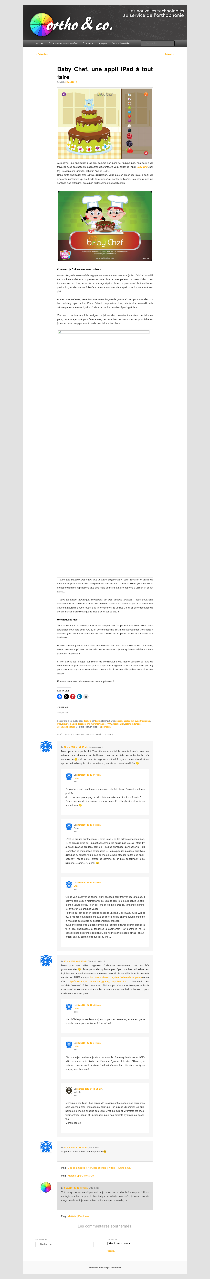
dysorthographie (142, 720)
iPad (59, 723)
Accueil (39, 43)
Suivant (170, 53)
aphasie (119, 720)
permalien (106, 726)
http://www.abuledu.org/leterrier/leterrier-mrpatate (116, 977)
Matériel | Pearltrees (78, 1216)
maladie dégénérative (80, 723)
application (129, 720)
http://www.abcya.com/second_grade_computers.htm (97, 981)
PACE (109, 723)
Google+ (111, 1250)
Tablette (87, 720)
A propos (102, 43)
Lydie (97, 720)
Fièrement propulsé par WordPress (105, 1267)
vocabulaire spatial (66, 726)
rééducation (118, 723)
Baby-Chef (142, 166)
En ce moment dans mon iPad (63, 43)
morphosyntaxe (98, 723)
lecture (65, 723)
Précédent (41, 53)
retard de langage (133, 723)
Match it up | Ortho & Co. (81, 1175)
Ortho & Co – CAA (121, 43)
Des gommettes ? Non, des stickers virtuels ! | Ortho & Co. (99, 1167)
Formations (88, 43)
